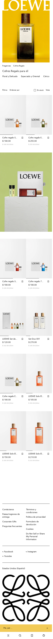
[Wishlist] (32, 635)
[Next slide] (46, 191)
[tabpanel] (26, 191)
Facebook (8, 548)
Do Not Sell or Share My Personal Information (35, 533)
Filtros (4, 90)
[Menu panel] (8, 635)
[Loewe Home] (26, 5)
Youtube (8, 553)
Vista (48, 90)
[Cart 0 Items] (44, 635)
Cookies (29, 526)
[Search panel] (20, 635)
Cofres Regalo (18, 66)
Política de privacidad (35, 514)
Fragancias (6, 66)
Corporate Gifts (9, 518)
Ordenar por (15, 90)
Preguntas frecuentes (12, 523)
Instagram (32, 548)
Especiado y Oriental (30, 76)
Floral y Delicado (10, 76)
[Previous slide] (5, 191)
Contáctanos (8, 506)
